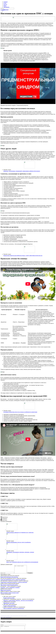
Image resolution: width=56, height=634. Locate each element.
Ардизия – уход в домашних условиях (10, 587)
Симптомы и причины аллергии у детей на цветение (14, 582)
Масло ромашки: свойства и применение (14, 608)
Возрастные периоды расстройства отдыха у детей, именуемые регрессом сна (23, 255)
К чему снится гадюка (9, 597)
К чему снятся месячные (10, 605)
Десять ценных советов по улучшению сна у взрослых (20, 532)
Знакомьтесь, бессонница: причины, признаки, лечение (20, 552)
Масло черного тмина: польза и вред (10, 592)
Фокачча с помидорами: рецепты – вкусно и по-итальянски (18, 600)
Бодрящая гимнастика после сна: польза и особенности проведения (20, 412)
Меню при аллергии (6, 590)
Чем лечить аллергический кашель (9, 584)
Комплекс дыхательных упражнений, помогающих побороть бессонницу (22, 171)
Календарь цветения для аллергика (9, 577)
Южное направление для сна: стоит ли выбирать (18, 542)
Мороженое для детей (9, 603)
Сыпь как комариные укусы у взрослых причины (13, 579)
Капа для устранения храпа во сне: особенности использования (22, 562)
